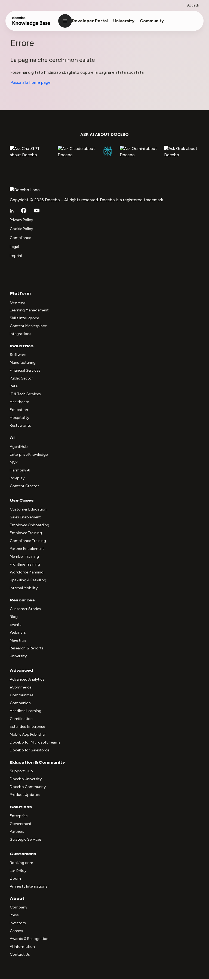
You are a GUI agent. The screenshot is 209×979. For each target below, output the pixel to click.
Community (152, 20)
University (123, 20)
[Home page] (31, 23)
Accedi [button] (193, 5)
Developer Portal (90, 20)
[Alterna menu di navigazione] (65, 21)
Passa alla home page (30, 82)
